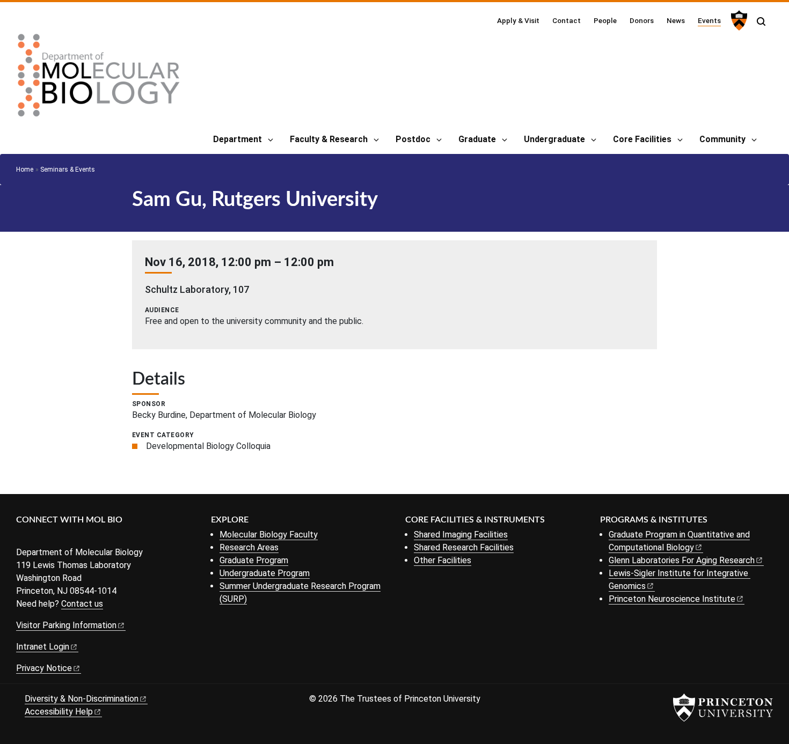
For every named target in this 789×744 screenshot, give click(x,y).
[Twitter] (39, 538)
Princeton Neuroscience (672, 599)
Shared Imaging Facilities (461, 534)
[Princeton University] (737, 20)
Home (24, 169)
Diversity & (81, 699)
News (676, 20)
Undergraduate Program (265, 573)
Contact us (82, 604)
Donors (642, 20)
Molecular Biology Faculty (269, 534)
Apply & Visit (518, 20)
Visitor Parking (66, 625)
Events (709, 20)
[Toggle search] (761, 21)
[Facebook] (23, 538)
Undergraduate (554, 139)
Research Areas (249, 547)
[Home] (98, 79)
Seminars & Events (67, 169)
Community (722, 139)
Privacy (44, 668)
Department (237, 139)
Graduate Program (254, 560)
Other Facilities (442, 560)
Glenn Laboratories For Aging (682, 560)
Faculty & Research (329, 139)
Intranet (42, 647)
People (605, 20)
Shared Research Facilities (464, 547)
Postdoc (413, 139)
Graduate (477, 139)
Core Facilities (642, 139)
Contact (566, 20)
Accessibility (59, 711)
